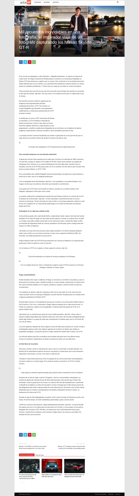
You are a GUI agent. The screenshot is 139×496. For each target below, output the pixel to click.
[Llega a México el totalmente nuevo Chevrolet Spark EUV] (52, 466)
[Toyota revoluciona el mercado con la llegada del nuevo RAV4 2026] (74, 466)
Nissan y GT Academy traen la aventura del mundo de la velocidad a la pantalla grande (71, 447)
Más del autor (40, 455)
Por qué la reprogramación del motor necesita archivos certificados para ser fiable (27, 476)
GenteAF (56, 2)
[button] (117, 2)
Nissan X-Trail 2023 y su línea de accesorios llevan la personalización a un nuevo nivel (33, 447)
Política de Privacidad (100, 494)
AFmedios (37, 2)
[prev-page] (20, 482)
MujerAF (47, 2)
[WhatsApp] (34, 62)
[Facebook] (21, 62)
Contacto (117, 494)
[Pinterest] (29, 62)
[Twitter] (25, 62)
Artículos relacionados (26, 455)
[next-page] (23, 482)
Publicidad (110, 494)
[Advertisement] (52, 70)
